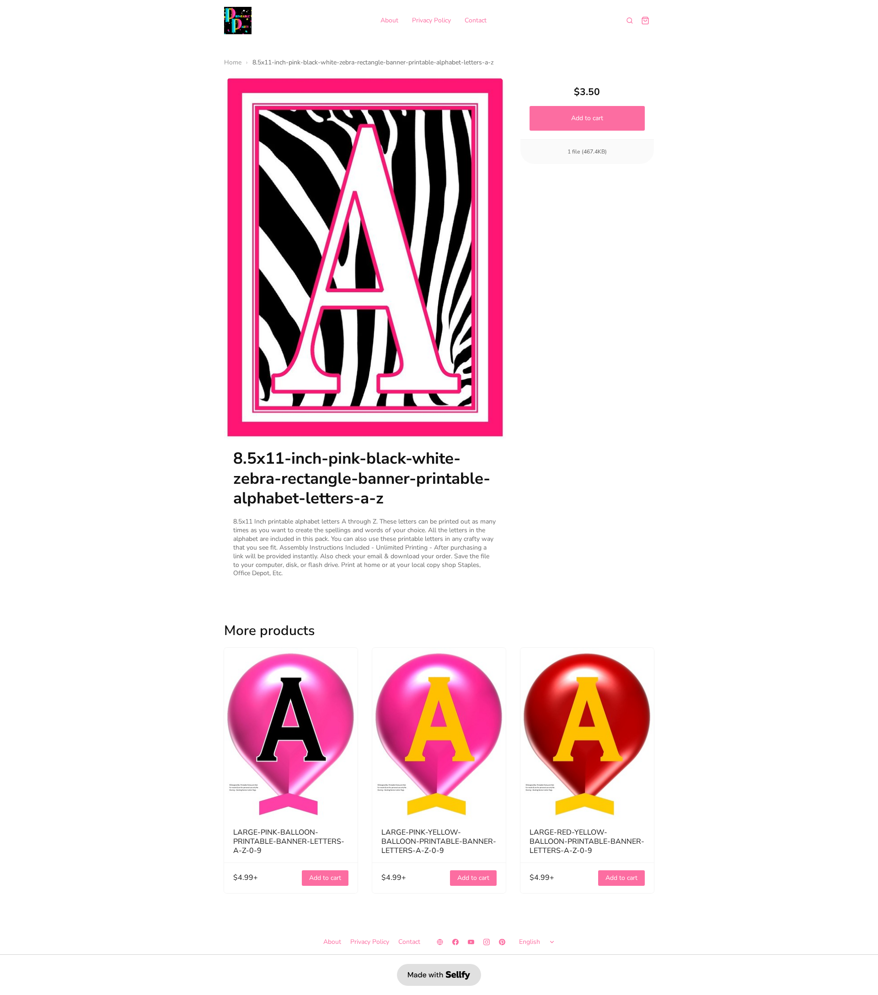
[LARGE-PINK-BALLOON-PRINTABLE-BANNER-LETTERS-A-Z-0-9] (291, 734)
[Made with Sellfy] (439, 975)
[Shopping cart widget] (645, 20)
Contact (476, 20)
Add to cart (587, 118)
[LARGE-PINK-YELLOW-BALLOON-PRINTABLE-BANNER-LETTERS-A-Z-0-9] (439, 734)
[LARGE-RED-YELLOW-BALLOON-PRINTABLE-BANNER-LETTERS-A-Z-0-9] (587, 734)
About (389, 20)
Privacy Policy (431, 20)
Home (232, 62)
